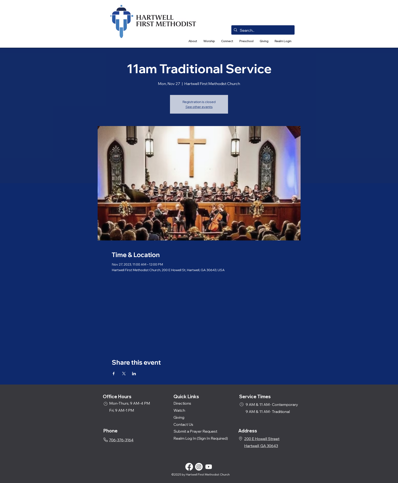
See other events (199, 107)
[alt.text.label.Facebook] (189, 467)
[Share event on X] (124, 373)
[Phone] (105, 440)
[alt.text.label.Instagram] (199, 467)
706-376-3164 (121, 440)
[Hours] (105, 404)
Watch (179, 410)
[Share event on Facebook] (114, 373)
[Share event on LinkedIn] (134, 373)
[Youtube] (208, 467)
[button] (192, 41)
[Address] (240, 438)
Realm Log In (185, 438)
